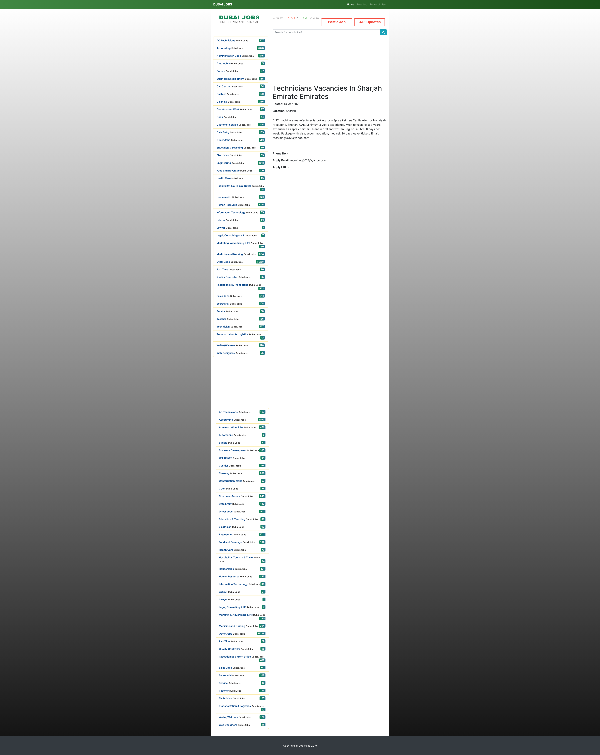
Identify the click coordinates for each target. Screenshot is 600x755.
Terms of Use (377, 4)
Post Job (362, 4)
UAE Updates (370, 22)
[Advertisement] (240, 386)
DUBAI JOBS (222, 4)
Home (350, 4)
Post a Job (337, 22)
